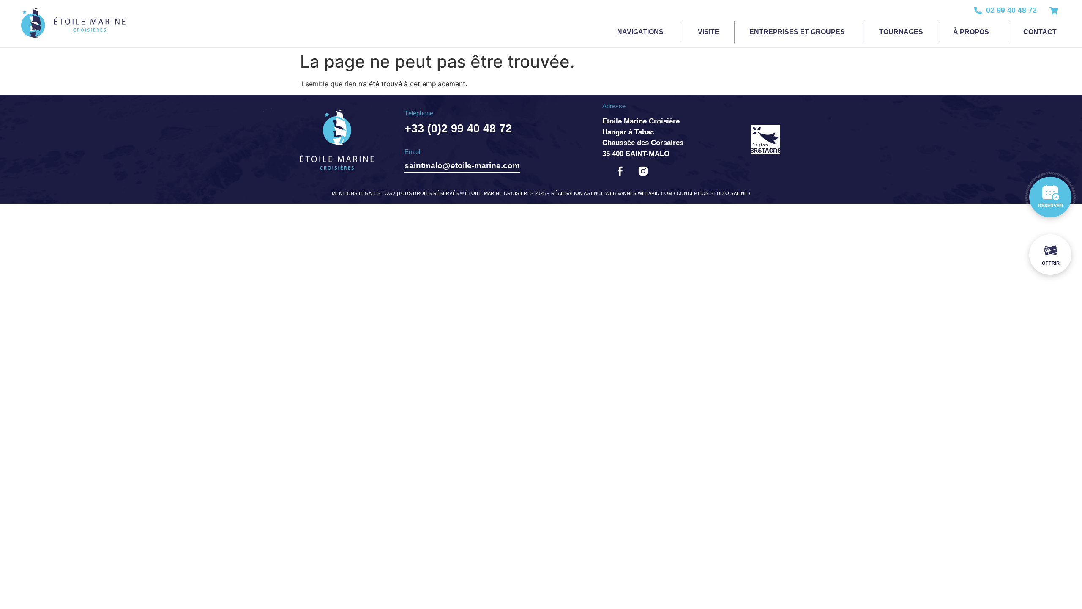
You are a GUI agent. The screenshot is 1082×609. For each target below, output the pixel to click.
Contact (1040, 32)
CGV (390, 193)
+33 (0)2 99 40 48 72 (458, 128)
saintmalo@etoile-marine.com (462, 165)
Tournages (901, 32)
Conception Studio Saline (712, 193)
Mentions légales (356, 193)
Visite (708, 32)
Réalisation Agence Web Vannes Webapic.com (611, 193)
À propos (971, 32)
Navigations (640, 32)
